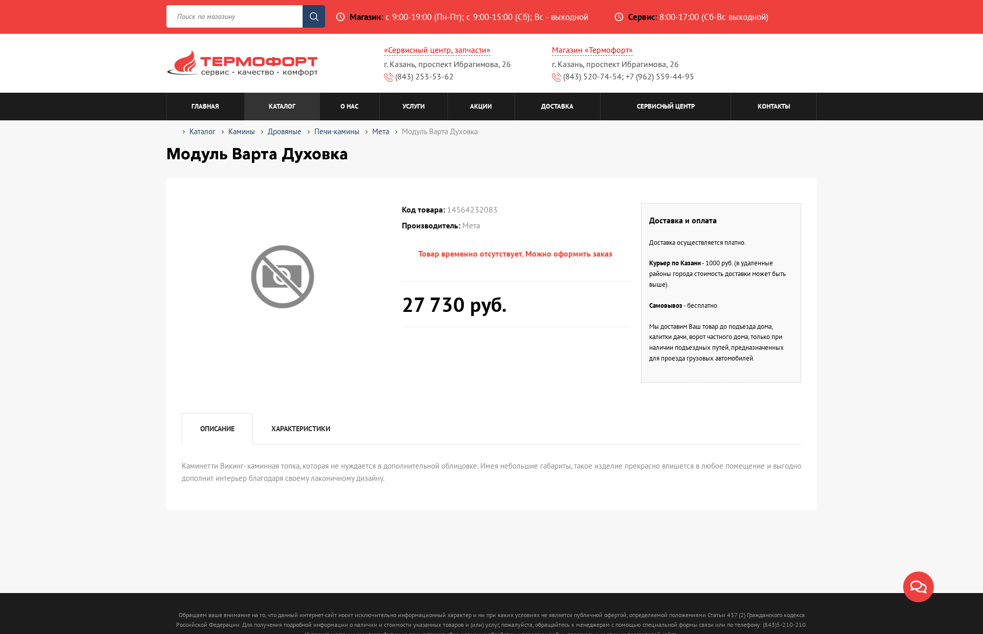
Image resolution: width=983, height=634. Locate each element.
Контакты (774, 106)
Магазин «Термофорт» (592, 50)
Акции (481, 106)
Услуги (413, 106)
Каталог (282, 106)
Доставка (557, 106)
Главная (205, 106)
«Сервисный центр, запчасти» (437, 50)
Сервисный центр (666, 106)
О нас (349, 106)
